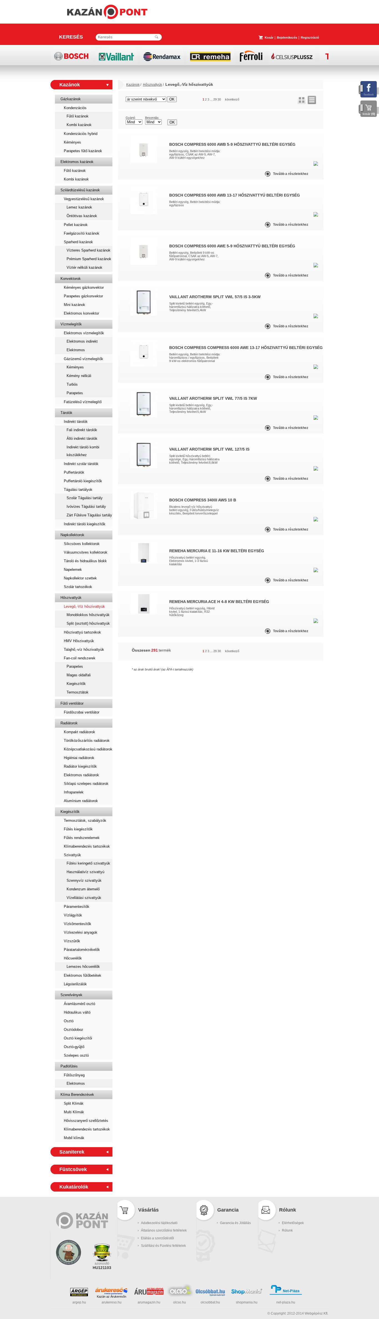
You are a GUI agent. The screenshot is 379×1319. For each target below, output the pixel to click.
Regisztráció (310, 37)
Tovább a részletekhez (290, 174)
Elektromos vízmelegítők (84, 333)
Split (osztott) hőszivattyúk (88, 623)
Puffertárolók (74, 472)
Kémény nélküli (79, 376)
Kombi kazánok (79, 125)
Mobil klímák (74, 1138)
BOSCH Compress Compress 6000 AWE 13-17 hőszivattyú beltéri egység (246, 347)
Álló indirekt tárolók (82, 438)
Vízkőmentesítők (77, 924)
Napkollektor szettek (80, 578)
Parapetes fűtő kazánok (83, 151)
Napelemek (73, 569)
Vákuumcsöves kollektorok (85, 552)
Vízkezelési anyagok (80, 932)
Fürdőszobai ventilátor (81, 712)
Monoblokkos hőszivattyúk (88, 615)
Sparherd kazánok (78, 242)
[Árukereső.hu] (111, 1291)
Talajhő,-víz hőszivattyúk (84, 649)
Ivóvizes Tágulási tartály (86, 506)
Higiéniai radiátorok (79, 758)
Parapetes (75, 393)
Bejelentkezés (287, 37)
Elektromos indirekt (82, 341)
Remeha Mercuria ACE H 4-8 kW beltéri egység (219, 601)
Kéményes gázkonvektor (84, 287)
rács (301, 100)
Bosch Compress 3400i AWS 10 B (202, 500)
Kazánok (69, 84)
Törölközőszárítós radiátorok (87, 740)
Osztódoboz (73, 1029)
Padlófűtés (69, 1066)
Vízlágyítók (73, 915)
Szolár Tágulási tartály (85, 498)
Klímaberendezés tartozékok (87, 846)
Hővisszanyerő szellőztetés (86, 1121)
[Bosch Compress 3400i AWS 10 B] (143, 517)
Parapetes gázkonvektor (83, 296)
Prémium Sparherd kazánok (89, 259)
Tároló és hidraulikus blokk (85, 561)
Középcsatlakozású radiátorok (88, 749)
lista (312, 100)
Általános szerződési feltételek (164, 1230)
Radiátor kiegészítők (80, 766)
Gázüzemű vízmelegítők (83, 359)
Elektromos (76, 350)
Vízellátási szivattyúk (84, 898)
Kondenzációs (75, 108)
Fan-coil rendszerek (79, 658)
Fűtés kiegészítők (78, 829)
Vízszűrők (72, 941)
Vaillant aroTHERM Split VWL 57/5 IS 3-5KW (215, 297)
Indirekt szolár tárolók (81, 464)
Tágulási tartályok (78, 490)
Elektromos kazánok (77, 162)
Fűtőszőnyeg (74, 1075)
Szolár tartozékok (78, 587)
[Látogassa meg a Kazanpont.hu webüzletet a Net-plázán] (286, 1294)
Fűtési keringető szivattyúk (88, 863)
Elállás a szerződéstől (157, 1238)
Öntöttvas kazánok (82, 216)
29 (215, 99)
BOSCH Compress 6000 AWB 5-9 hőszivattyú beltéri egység (232, 144)
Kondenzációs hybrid (80, 134)
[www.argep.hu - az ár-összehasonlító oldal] (79, 1295)
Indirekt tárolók (76, 421)
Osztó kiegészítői (78, 1038)
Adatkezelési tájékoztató (159, 1223)
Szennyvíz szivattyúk (84, 880)
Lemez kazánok (79, 207)
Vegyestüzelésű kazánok (84, 199)
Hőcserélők (73, 958)
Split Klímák (74, 1103)
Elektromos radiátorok (81, 775)
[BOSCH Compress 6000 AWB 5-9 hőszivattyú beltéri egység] (143, 162)
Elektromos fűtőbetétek (82, 975)
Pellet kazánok (76, 225)
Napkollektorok (72, 535)
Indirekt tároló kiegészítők (84, 524)
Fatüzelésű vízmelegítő (83, 402)
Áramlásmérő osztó (79, 1004)
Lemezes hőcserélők (83, 966)
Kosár (269, 37)
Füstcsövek (73, 1169)
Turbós (72, 384)
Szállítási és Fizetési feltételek (163, 1246)
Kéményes (72, 142)
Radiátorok (69, 723)
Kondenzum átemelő (83, 889)
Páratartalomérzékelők (82, 950)
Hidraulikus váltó (77, 1012)
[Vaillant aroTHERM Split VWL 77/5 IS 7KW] (143, 416)
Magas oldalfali (79, 675)
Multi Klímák (74, 1112)
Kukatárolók (73, 1187)
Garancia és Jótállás (235, 1223)
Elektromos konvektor (81, 313)
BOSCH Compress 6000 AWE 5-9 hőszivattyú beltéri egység (232, 246)
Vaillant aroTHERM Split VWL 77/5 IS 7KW (213, 398)
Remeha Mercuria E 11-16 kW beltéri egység (216, 551)
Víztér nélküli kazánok (84, 267)
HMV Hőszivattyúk (79, 641)
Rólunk (287, 1230)
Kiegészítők (76, 684)
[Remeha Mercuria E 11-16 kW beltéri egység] (143, 562)
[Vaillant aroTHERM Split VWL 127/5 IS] (143, 467)
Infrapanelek (74, 792)
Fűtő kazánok (78, 116)
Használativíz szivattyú (85, 872)
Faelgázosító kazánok (81, 233)
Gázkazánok (70, 99)
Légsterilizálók (75, 984)
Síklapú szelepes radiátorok (86, 784)
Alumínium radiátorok (81, 801)
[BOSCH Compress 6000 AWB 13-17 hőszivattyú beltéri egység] (143, 213)
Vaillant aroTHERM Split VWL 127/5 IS (209, 449)
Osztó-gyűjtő (74, 1047)
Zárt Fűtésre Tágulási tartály (89, 515)
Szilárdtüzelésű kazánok (80, 190)
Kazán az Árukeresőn (111, 1296)
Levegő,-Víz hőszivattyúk (84, 606)
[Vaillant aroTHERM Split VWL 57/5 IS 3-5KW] (143, 314)
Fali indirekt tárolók (82, 430)
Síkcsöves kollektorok (82, 544)
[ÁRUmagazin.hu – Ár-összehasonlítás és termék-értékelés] (148, 1293)
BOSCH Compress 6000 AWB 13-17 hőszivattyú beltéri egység (234, 195)
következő (232, 99)
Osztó (69, 1021)
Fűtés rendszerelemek (82, 838)
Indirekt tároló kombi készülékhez (83, 451)
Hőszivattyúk (71, 598)
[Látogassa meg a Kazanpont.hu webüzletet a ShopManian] (247, 1294)
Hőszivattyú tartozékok (82, 632)
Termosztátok (78, 692)
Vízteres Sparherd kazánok (88, 250)
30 (219, 99)
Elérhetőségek (293, 1223)
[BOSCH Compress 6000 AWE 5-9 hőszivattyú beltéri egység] (143, 263)
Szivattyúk (72, 855)
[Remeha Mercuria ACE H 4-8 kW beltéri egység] (143, 612)
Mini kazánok (74, 305)
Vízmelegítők (71, 324)
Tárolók (66, 413)
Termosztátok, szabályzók (85, 820)
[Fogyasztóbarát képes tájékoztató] (68, 1272)
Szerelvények (71, 995)
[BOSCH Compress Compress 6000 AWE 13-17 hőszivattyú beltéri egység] (143, 365)
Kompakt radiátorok (79, 732)
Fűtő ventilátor (72, 703)
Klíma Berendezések (77, 1094)
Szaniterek (71, 1152)
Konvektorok (70, 279)
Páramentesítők (76, 907)
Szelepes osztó (76, 1055)
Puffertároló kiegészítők (83, 481)
